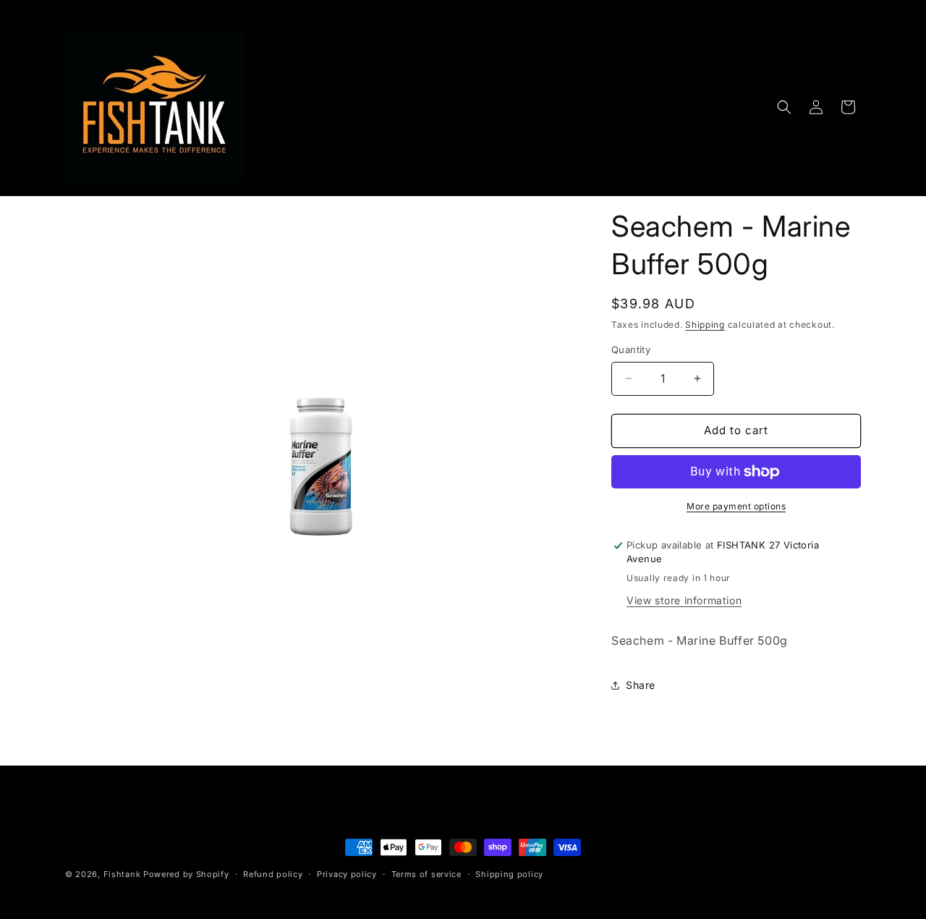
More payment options (736, 506)
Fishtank (122, 874)
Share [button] (640, 685)
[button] (784, 107)
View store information (684, 600)
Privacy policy (347, 874)
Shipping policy (509, 874)
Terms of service (426, 874)
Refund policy (272, 874)
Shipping (705, 324)
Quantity (630, 349)
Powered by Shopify (186, 874)
